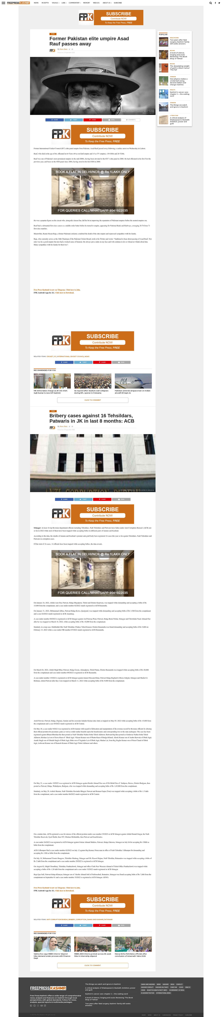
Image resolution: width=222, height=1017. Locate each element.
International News (163, 993)
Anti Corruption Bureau (57, 919)
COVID (181, 987)
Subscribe (118, 3)
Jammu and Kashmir (95, 919)
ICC (55, 356)
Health (187, 987)
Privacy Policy (178, 1015)
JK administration (147, 993)
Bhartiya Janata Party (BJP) (157, 990)
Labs (63, 3)
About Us (106, 3)
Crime (143, 990)
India (172, 984)
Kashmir (165, 984)
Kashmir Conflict (147, 987)
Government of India (176, 990)
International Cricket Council (70, 356)
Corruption (81, 919)
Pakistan (174, 987)
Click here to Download (64, 292)
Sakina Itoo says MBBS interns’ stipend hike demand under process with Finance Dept (52, 956)
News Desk (63, 49)
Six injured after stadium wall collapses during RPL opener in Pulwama (91, 392)
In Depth (45, 3)
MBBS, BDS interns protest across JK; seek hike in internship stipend (92, 955)
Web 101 (96, 3)
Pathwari (108, 919)
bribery (72, 919)
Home (144, 1015)
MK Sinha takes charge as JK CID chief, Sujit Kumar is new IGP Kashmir (50, 392)
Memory (86, 3)
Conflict (179, 984)
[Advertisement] (93, 264)
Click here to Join (73, 289)
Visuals (55, 3)
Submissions (166, 1015)
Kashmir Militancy (162, 987)
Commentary (74, 3)
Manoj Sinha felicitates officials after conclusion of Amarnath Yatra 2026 (131, 955)
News (36, 3)
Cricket (50, 356)
